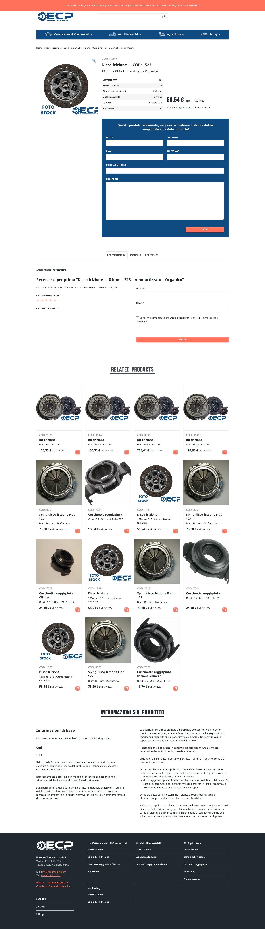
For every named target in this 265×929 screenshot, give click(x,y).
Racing (213, 34)
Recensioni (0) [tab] (116, 255)
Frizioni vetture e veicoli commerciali (100, 47)
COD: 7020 (143, 667)
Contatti (43, 906)
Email (110, 151)
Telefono (173, 151)
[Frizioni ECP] (55, 21)
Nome (109, 137)
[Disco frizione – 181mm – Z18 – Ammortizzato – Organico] (157, 482)
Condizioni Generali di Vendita (53, 886)
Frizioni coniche (192, 879)
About (42, 898)
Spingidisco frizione (146, 857)
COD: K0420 (144, 435)
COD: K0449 (95, 435)
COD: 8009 (46, 510)
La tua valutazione (48, 295)
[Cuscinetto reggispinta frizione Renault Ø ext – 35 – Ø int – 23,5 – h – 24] (157, 640)
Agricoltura (174, 34)
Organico (157, 97)
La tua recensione (47, 308)
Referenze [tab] (151, 255)
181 (161, 79)
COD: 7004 (193, 588)
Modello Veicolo (116, 165)
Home (39, 47)
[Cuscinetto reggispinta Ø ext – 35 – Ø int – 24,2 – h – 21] (206, 561)
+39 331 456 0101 (51, 875)
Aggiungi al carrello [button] (77, 529)
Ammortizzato (156, 102)
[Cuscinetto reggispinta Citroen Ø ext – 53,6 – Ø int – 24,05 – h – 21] (59, 561)
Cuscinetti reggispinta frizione (104, 864)
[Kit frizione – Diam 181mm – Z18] (59, 407)
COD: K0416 (193, 435)
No (161, 108)
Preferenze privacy (57, 882)
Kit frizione (94, 871)
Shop (47, 47)
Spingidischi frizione (98, 857)
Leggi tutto (77, 451)
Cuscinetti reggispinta (195, 864)
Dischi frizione (127, 47)
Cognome (172, 137)
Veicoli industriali (128, 34)
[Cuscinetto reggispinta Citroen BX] (108, 482)
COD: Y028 (46, 435)
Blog (41, 914)
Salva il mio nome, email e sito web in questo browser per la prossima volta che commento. (177, 319)
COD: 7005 (46, 588)
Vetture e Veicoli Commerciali (71, 34)
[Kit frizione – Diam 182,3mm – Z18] (108, 407)
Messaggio (112, 179)
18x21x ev (157, 91)
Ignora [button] (193, 5)
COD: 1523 (143, 510)
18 (161, 85)
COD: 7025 (95, 510)
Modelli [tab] (135, 255)
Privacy (40, 882)
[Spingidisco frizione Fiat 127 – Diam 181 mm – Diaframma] (59, 482)
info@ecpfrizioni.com (54, 871)
